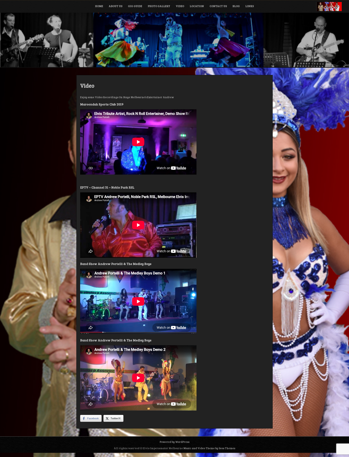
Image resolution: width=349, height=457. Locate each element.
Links (249, 6)
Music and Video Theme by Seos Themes (209, 448)
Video (180, 6)
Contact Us (218, 6)
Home (99, 6)
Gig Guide (135, 6)
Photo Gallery (159, 6)
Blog (236, 6)
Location (197, 6)
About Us (115, 6)
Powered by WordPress (174, 442)
